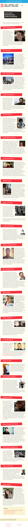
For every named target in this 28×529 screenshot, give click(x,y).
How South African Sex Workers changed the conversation (13, 510)
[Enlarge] (24, 31)
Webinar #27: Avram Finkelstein (9, 513)
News (16, 519)
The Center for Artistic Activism (5, 519)
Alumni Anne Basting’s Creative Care (10, 511)
